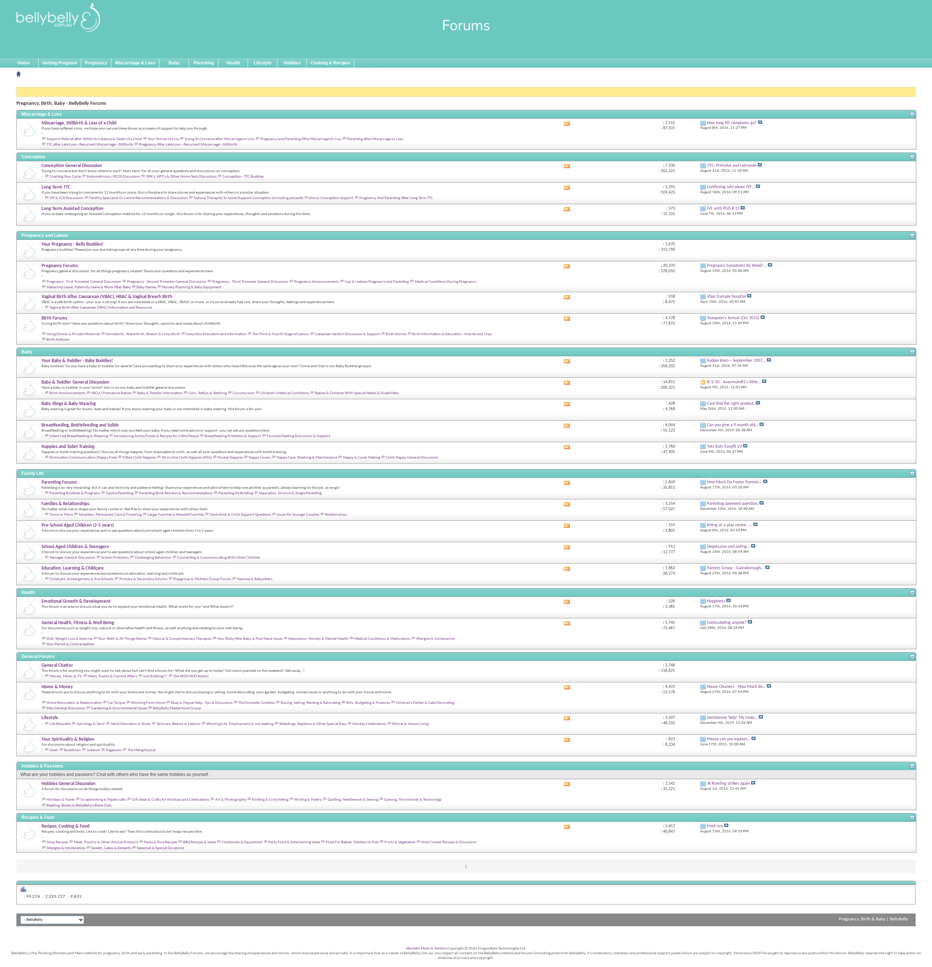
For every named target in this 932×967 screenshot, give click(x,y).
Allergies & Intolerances (435, 639)
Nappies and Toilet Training (68, 446)
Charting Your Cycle (65, 177)
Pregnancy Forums (60, 265)
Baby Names (146, 287)
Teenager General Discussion (72, 558)
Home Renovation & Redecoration (74, 703)
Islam (54, 750)
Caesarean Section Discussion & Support (347, 334)
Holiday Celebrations (369, 724)
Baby (174, 63)
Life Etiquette (60, 724)
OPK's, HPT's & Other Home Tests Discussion (181, 177)
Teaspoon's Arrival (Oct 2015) (733, 318)
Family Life (32, 473)
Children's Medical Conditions (284, 393)
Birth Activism (58, 340)
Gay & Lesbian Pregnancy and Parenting (377, 282)
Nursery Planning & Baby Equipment (191, 287)
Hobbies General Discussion (68, 783)
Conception (33, 156)
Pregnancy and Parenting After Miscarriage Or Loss (300, 139)
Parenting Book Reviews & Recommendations (176, 493)
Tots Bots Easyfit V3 (724, 446)
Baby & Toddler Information (159, 393)
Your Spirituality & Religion (68, 739)
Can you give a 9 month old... (732, 425)
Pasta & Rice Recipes (160, 842)
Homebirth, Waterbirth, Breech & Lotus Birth (143, 334)
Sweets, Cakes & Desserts (111, 848)
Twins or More (61, 515)
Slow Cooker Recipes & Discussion (449, 842)
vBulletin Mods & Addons (426, 949)
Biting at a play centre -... (729, 525)
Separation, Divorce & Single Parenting (290, 493)
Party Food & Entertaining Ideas (294, 842)
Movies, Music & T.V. (66, 676)
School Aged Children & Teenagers (75, 546)
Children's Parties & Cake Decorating (425, 703)
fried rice (715, 826)
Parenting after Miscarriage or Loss (375, 139)
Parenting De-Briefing (235, 493)
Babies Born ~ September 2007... (736, 360)
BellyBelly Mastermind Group (177, 708)
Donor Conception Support (331, 198)
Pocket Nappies (230, 458)
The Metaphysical (141, 750)
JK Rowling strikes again (728, 783)
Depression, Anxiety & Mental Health (318, 639)
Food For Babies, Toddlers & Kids (352, 842)
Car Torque (116, 703)
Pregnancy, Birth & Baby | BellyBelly (873, 919)
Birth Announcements (68, 393)
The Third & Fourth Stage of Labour (280, 334)
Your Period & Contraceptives (70, 644)
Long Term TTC (56, 187)
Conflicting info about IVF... (731, 187)
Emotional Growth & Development (76, 601)
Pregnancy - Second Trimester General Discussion (166, 282)
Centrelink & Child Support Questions (240, 515)
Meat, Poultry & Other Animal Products (106, 842)
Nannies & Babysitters (254, 579)
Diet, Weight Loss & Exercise (69, 639)
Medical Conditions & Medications (382, 639)
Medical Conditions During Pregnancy (445, 282)
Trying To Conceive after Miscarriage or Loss (219, 139)
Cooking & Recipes (330, 63)
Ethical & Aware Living (410, 724)
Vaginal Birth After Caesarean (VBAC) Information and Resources (101, 308)
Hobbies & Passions (42, 766)
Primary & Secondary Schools (143, 579)
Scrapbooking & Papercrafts (103, 800)
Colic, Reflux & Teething (207, 393)
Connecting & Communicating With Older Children (218, 558)
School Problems (115, 558)
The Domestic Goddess (256, 703)
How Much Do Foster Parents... (734, 482)
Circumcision (243, 393)
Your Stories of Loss (163, 139)
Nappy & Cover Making (361, 458)
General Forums (38, 656)
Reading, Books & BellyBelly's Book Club (79, 806)
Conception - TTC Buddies (243, 177)
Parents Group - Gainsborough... (735, 568)
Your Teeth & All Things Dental (122, 639)
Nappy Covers (260, 458)
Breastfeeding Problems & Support (233, 436)
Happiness (716, 601)
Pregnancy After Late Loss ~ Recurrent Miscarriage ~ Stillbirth (188, 145)
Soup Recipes (57, 842)
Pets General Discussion (66, 708)
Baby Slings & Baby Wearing (69, 403)
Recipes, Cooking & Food (66, 826)
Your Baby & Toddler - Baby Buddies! (77, 360)
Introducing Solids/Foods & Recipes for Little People (156, 436)
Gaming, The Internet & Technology (413, 800)
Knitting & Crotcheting (270, 800)
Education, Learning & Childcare (73, 568)
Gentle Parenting (119, 493)
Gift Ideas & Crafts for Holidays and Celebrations (170, 800)
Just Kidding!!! (155, 676)
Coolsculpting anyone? (727, 623)
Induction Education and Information (216, 334)
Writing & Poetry (308, 800)
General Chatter (57, 665)
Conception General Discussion (72, 165)
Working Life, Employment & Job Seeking (239, 724)
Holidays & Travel (61, 800)
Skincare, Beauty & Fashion (179, 724)
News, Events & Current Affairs (112, 676)
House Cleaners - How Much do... (736, 687)
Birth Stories (396, 334)
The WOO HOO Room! (191, 676)
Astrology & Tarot (90, 724)
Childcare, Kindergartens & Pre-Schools (82, 579)
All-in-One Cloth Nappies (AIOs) (187, 458)
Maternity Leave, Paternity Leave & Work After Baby (89, 287)
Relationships (336, 515)
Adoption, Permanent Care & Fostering (110, 515)
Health (233, 63)
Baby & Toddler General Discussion (75, 382)
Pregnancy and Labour (44, 235)
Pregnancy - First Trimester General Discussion (84, 282)
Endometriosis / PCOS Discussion (113, 177)
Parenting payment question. (732, 504)
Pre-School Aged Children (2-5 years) (78, 525)
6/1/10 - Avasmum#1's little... (734, 382)
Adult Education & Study (131, 724)
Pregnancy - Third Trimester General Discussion (250, 282)
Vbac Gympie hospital (726, 296)
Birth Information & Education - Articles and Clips (452, 334)
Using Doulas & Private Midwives (73, 334)
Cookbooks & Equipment (242, 842)
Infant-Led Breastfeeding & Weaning (79, 436)
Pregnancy (96, 63)
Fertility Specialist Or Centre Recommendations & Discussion (138, 198)
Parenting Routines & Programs (75, 493)
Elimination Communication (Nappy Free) (83, 458)
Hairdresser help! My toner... (732, 718)
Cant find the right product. (731, 403)
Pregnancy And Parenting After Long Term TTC (396, 198)
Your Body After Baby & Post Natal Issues (250, 639)
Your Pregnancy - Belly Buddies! (72, 244)
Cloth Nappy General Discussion (412, 458)
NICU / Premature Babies (111, 393)
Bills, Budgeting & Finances (368, 703)
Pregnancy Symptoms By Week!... (737, 265)
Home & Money (57, 687)
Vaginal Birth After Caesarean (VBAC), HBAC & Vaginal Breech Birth (107, 296)
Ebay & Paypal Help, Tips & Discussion (202, 703)
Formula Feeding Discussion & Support (298, 436)
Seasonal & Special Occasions (160, 848)
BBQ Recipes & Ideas (199, 842)
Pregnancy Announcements (316, 282)
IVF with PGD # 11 (723, 208)
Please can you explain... (728, 739)
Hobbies (292, 63)
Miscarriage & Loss (135, 63)
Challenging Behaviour (153, 558)
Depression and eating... (728, 546)
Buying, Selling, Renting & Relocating (310, 703)
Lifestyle (263, 63)
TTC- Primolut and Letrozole (732, 165)
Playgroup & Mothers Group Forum (202, 579)
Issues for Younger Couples (298, 515)
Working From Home (148, 703)
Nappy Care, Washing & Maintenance (307, 458)
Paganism (114, 750)
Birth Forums (54, 318)
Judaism (93, 750)
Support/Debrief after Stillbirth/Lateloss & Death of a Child (94, 139)
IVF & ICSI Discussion (66, 198)
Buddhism (72, 750)
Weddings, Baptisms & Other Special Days (313, 724)
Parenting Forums (59, 482)
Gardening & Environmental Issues (119, 708)
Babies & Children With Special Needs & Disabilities (356, 393)
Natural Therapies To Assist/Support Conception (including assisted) (248, 198)
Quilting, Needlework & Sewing (353, 800)
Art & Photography (230, 800)
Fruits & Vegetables (399, 842)
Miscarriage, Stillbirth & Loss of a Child (79, 123)
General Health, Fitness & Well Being (78, 623)
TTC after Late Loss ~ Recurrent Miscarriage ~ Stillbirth (90, 145)
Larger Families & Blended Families (175, 515)
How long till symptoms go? (732, 123)
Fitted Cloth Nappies (139, 458)
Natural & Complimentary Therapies (182, 639)
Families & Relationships (65, 504)
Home (23, 63)
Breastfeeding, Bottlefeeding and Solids (80, 425)
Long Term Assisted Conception (72, 208)
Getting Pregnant (59, 63)
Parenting (204, 63)
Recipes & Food (37, 817)
